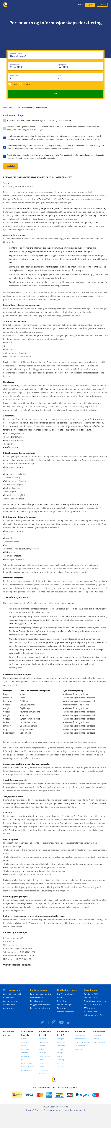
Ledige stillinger (64, 1004)
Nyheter (60, 997)
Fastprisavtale (36, 997)
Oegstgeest (61, 1042)
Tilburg (59, 1053)
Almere (23, 1039)
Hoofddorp (42, 1063)
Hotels (80, 4)
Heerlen (42, 1060)
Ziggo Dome (79, 1049)
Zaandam (60, 1067)
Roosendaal (61, 1046)
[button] (90, 5)
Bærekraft (61, 1008)
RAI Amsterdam (80, 1046)
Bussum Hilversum (27, 1067)
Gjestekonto (8, 1008)
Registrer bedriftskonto (40, 1008)
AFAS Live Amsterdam (82, 1042)
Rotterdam (60, 1049)
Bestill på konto (37, 1001)
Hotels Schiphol (80, 1035)
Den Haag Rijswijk (27, 1070)
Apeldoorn (24, 1053)
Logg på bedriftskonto (40, 1004)
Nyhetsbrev (62, 1001)
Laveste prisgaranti (65, 1011)
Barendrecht (25, 1056)
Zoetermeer (61, 1063)
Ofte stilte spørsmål (12, 994)
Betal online (8, 997)
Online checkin (10, 1001)
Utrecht (59, 1056)
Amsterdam (25, 1049)
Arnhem (24, 1046)
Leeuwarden (43, 1070)
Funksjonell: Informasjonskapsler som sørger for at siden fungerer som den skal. (39, 120)
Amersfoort (25, 1042)
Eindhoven (42, 1046)
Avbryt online (9, 1004)
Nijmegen (60, 1039)
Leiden (41, 1067)
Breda (23, 1060)
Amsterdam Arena (81, 1039)
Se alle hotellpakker (99, 1042)
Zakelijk (26, 84)
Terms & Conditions (52, 1110)
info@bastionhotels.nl (96, 1001)
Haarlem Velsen (44, 1056)
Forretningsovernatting (40, 994)
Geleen (41, 1049)
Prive (14, 84)
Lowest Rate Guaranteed (74, 1110)
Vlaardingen (61, 1060)
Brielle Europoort (26, 1063)
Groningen (42, 1053)
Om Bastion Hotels (65, 994)
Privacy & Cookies (34, 1110)
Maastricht (42, 1074)
